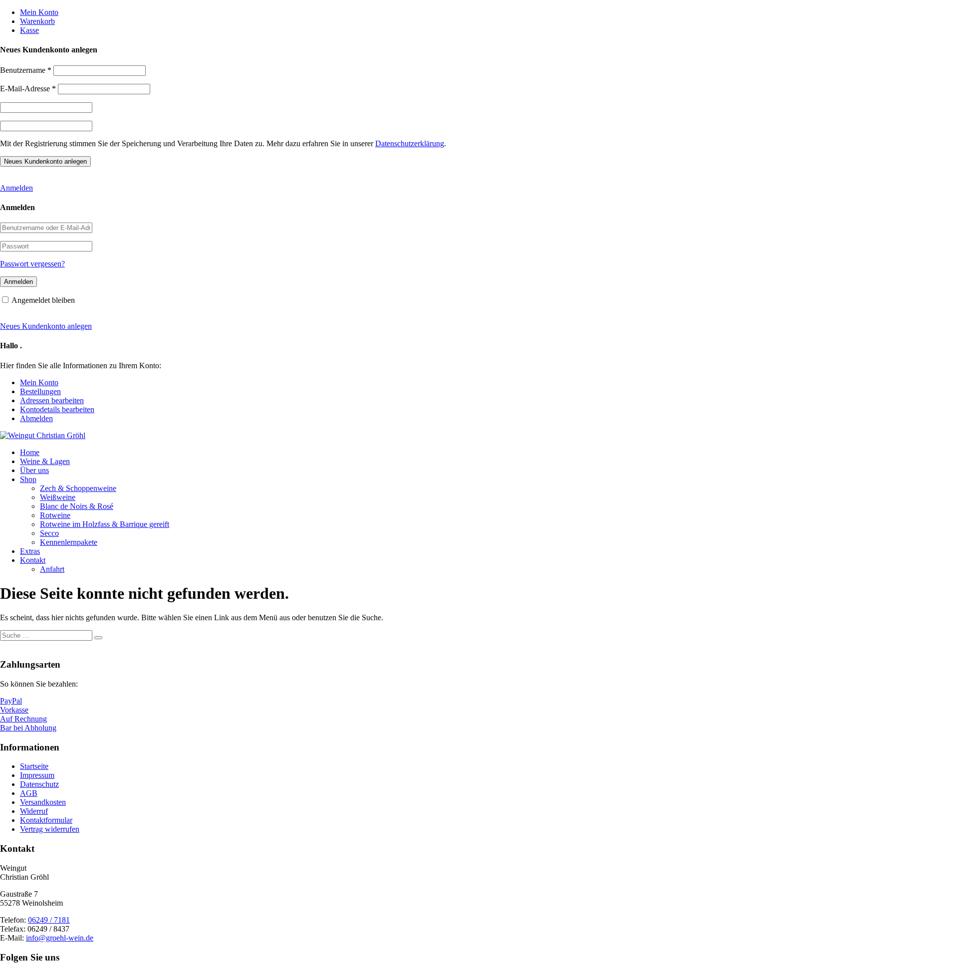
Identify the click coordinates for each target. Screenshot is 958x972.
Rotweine (55, 515)
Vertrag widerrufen (49, 829)
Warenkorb (37, 21)
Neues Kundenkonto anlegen (46, 326)
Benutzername (25, 70)
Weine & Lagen (45, 461)
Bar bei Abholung (28, 728)
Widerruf (34, 811)
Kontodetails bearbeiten (57, 409)
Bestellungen (40, 391)
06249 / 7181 (49, 920)
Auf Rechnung (23, 719)
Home (29, 452)
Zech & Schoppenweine (78, 488)
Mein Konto (39, 12)
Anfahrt (52, 569)
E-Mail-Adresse (28, 88)
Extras (30, 551)
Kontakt (32, 560)
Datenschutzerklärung (409, 143)
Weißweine (57, 497)
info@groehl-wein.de (59, 938)
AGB (28, 793)
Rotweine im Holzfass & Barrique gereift (104, 524)
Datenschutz (39, 784)
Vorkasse (14, 710)
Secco (49, 533)
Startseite (34, 766)
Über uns (34, 470)
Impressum (37, 775)
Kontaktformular (46, 820)
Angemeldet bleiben (43, 300)
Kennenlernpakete (68, 542)
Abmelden (36, 418)
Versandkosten (43, 802)
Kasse (29, 30)
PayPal (11, 701)
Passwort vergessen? (32, 263)
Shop (28, 479)
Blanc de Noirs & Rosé (76, 506)
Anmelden (16, 188)
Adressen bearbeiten (52, 400)
